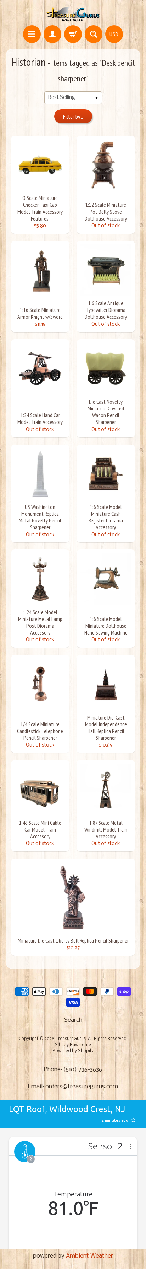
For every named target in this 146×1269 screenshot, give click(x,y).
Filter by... (73, 117)
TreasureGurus (71, 1039)
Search (73, 1020)
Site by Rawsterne (73, 1045)
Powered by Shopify (73, 1051)
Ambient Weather (89, 1256)
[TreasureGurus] (73, 14)
